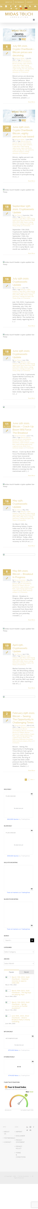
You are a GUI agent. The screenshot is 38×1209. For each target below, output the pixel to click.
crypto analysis (27, 63)
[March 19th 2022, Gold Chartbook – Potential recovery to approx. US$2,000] (8, 977)
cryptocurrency (17, 446)
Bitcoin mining (17, 63)
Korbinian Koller (20, 58)
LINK (21, 222)
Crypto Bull (16, 65)
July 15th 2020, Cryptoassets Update (21, 281)
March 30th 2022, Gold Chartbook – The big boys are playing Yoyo (21, 992)
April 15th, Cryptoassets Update (20, 648)
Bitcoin (23, 60)
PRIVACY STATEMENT (19, 1141)
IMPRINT (19, 1132)
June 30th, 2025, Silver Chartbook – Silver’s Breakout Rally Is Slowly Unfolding (21, 1019)
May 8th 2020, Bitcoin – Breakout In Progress (23, 574)
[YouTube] (30, 1130)
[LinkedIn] (27, 1127)
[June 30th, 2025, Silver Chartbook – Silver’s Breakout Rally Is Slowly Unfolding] (8, 1016)
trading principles (25, 224)
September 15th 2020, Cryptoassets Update (23, 209)
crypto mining (17, 69)
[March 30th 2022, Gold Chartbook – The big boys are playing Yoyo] (8, 991)
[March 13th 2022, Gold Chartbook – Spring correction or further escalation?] (8, 1002)
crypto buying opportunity (24, 444)
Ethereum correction (26, 739)
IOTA (17, 222)
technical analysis (18, 70)
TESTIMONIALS (7, 1138)
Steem (26, 222)
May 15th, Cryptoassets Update (20, 503)
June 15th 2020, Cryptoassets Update (21, 354)
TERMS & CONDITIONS (19, 1155)
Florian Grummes (20, 436)
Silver (28, 446)
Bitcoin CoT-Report (18, 441)
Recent (26, 972)
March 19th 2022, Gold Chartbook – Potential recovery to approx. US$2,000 (20, 980)
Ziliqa (19, 225)
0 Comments (24, 153)
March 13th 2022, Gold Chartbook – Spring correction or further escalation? (20, 1005)
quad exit (31, 69)
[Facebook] (33, 1127)
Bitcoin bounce (17, 729)
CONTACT (7, 1142)
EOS (28, 737)
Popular (11, 972)
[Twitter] (27, 1130)
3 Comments (24, 72)
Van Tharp (18, 215)
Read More (31, 102)
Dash (22, 220)
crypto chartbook (26, 67)
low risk (24, 69)
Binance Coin (25, 727)
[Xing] (30, 1127)
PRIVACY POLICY (19, 1147)
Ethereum (28, 220)
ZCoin (30, 741)
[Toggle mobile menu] (34, 20)
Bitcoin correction (27, 730)
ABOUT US (6, 1133)
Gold (24, 446)
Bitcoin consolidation (24, 62)
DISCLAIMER (19, 1136)
